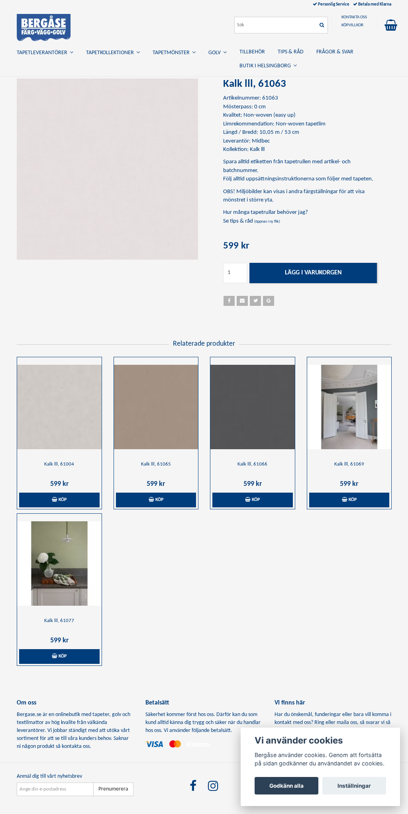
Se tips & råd (251, 221)
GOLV (215, 53)
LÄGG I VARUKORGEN (313, 273)
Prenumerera (113, 789)
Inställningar (354, 786)
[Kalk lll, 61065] (156, 407)
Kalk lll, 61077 (59, 620)
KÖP (62, 499)
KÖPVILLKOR (352, 25)
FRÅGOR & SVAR (334, 52)
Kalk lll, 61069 (349, 464)
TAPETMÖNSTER (172, 53)
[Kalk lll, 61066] (252, 407)
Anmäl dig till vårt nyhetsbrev (49, 776)
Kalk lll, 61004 (59, 464)
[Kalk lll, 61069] (349, 407)
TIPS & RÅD (291, 52)
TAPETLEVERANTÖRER (43, 53)
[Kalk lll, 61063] (107, 169)
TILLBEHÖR (252, 52)
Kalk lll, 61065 (156, 464)
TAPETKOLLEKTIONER (111, 53)
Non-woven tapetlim (301, 124)
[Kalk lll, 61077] (59, 563)
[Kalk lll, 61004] (59, 407)
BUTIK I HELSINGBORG (266, 66)
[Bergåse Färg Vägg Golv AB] (44, 26)
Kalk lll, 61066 (252, 464)
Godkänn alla (286, 786)
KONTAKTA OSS (354, 17)
